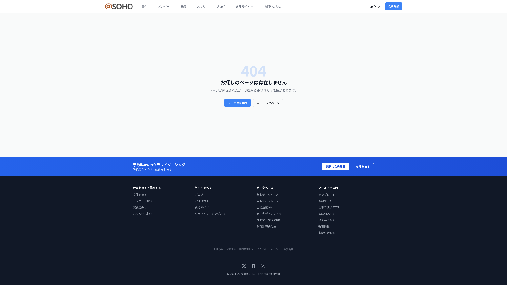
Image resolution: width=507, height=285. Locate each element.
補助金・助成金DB (268, 220)
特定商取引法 (246, 249)
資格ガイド (202, 207)
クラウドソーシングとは (210, 214)
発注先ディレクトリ (269, 214)
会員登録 (393, 6)
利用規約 (218, 249)
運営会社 (288, 249)
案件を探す (241, 103)
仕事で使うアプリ (329, 207)
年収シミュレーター (269, 201)
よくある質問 (326, 220)
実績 (183, 6)
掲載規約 (231, 249)
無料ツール (325, 201)
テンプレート (326, 195)
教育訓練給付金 (266, 226)
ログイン (374, 6)
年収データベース (268, 195)
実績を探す (140, 207)
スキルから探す (142, 214)
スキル (201, 6)
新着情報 (324, 226)
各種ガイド (243, 6)
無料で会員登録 (335, 166)
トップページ (271, 103)
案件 (144, 6)
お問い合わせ (272, 6)
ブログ (220, 6)
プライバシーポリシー (268, 249)
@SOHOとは (326, 214)
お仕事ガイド (203, 201)
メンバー (163, 6)
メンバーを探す (142, 201)
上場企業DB (264, 207)
